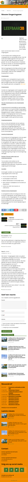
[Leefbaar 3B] (14, 4)
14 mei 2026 (11, 369)
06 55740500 (4, 454)
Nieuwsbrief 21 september (15, 396)
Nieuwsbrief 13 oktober (14, 394)
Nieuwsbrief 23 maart (14, 399)
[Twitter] (17, 470)
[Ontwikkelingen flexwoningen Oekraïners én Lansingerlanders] (4, 375)
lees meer (23, 84)
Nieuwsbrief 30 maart (14, 398)
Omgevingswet (8, 214)
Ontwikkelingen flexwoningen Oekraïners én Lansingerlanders (16, 374)
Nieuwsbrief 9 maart (13, 402)
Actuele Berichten (8, 335)
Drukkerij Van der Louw (6, 476)
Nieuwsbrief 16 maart (14, 401)
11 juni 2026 (11, 350)
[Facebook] (6, 470)
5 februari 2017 (6, 18)
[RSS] (22, 470)
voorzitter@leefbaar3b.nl (6, 459)
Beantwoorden (7, 246)
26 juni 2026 (11, 342)
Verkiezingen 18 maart (14, 390)
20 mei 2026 (11, 360)
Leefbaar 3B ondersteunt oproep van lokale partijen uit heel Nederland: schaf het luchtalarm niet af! (16, 357)
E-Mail (2, 315)
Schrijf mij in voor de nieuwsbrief (10, 327)
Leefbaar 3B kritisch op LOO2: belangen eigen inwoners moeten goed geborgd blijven (17, 348)
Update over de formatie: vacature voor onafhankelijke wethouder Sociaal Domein (17, 366)
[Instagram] (11, 470)
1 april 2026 (11, 376)
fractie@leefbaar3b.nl (6, 453)
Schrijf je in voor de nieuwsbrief (9, 407)
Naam (2, 311)
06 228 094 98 (4, 460)
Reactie (3, 300)
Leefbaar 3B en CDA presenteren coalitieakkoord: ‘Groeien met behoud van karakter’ (16, 339)
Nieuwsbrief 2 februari (14, 404)
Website (3, 319)
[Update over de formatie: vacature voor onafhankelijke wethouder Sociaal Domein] (4, 366)
